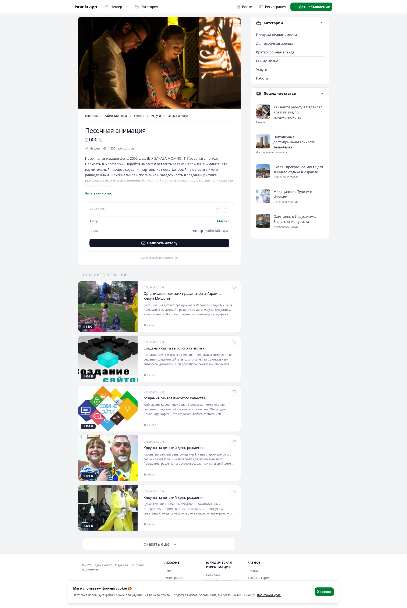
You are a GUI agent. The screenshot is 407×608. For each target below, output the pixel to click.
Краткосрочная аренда (275, 52)
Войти (247, 6)
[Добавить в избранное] (217, 209)
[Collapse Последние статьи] (322, 93)
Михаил (223, 221)
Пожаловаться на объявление (159, 258)
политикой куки (269, 595)
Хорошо (324, 591)
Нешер (116, 6)
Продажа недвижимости (276, 34)
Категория (149, 6)
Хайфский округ (116, 116)
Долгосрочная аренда (274, 43)
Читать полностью (98, 193)
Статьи (253, 571)
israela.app (86, 7)
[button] (159, 63)
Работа (262, 78)
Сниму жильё (267, 61)
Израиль (91, 116)
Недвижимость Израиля (110, 565)
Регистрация (275, 6)
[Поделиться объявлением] (226, 209)
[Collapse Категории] (322, 23)
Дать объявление (314, 6)
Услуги (156, 116)
